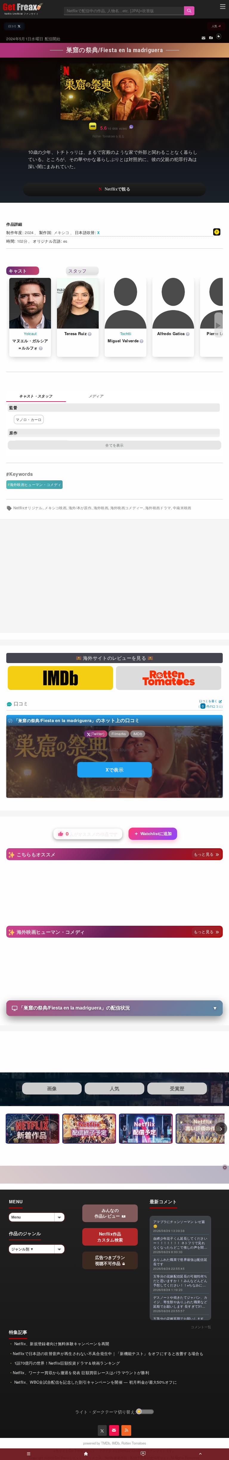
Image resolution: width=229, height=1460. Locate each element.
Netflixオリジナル (28, 507)
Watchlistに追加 (153, 833)
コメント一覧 (201, 1326)
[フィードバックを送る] (203, 37)
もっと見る (204, 854)
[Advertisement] (114, 576)
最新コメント (163, 1201)
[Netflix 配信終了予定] (89, 1129)
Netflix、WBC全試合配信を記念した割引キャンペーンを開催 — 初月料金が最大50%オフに (95, 1382)
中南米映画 (182, 507)
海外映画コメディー (126, 507)
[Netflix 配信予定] (146, 1129)
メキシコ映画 (55, 507)
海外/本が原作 (80, 507)
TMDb (105, 1443)
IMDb (116, 1443)
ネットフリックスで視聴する (114, 189)
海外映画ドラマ (158, 507)
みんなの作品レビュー (108, 1213)
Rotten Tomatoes (133, 1443)
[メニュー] (223, 7)
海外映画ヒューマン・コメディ (35, 484)
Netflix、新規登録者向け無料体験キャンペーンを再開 (61, 1343)
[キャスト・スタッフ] (36, 396)
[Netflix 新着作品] (32, 1129)
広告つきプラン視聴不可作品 (110, 1260)
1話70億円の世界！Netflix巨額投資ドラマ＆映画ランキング (66, 1363)
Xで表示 (114, 769)
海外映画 (101, 507)
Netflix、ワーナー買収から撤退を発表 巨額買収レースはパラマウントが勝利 (81, 1372)
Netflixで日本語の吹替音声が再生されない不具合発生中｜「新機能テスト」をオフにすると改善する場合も (108, 1353)
